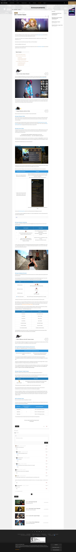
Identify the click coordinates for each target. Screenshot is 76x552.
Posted (15, 432)
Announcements (15, 9)
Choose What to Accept (55, 547)
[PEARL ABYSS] (3, 0)
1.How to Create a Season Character (20, 54)
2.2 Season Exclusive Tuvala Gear (22, 58)
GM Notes (19, 9)
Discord (41, 531)
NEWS (13, 0)
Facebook (37, 531)
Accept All (56, 544)
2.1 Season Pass (20, 57)
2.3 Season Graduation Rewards (22, 59)
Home (12, 9)
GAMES (9, 0)
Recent (18, 432)
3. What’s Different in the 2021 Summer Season (22, 61)
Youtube (39, 531)
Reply (16, 482)
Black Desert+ (44, 531)
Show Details (17, 549)
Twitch (34, 531)
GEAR (17, 0)
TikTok (46, 531)
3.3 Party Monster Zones (21, 65)
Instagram (32, 531)
